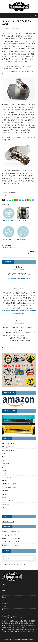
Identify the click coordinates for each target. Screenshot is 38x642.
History (4, 480)
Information (5, 490)
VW (3, 507)
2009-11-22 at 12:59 (19, 323)
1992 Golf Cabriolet (8, 450)
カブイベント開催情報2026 (10, 531)
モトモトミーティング (9, 535)
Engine (4, 470)
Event (4, 474)
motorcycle (5, 504)
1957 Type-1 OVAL (8, 443)
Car (3, 460)
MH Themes (30, 639)
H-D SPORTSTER (8, 477)
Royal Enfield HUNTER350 (10, 542)
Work (3, 511)
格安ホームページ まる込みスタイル (13, 565)
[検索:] (19, 558)
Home (3, 584)
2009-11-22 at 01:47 (19, 288)
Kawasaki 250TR (7, 501)
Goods (4, 597)
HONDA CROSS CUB (9, 484)
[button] (35, 15)
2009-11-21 (7, 28)
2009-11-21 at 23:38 (19, 269)
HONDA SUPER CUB (9, 487)
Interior (4, 494)
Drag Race (5, 463)
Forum (4, 607)
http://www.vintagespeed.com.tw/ (19, 278)
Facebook (5, 610)
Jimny (4, 497)
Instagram (5, 603)
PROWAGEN (13, 71)
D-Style (15, 28)
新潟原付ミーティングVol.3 (10, 545)
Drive (3, 467)
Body (3, 457)
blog (3, 453)
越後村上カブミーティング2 (11, 538)
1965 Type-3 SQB (7, 447)
